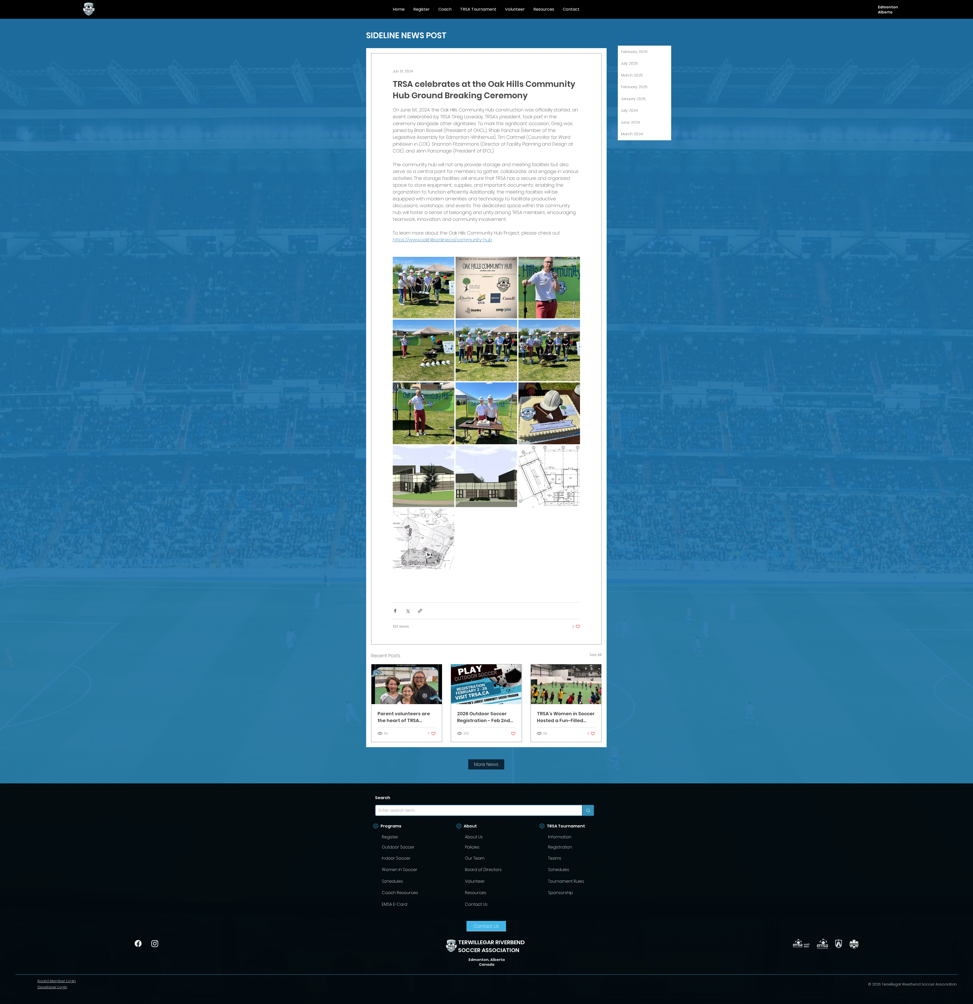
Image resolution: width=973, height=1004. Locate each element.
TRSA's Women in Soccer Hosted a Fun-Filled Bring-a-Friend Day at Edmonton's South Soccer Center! (566, 717)
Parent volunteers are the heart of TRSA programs (404, 717)
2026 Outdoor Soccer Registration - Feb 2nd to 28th (483, 717)
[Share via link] (420, 610)
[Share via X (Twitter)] (407, 610)
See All (596, 654)
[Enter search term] (588, 810)
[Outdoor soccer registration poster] (486, 684)
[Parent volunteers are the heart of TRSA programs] (406, 684)
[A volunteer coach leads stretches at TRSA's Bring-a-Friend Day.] (566, 684)
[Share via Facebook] (395, 610)
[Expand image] (423, 287)
